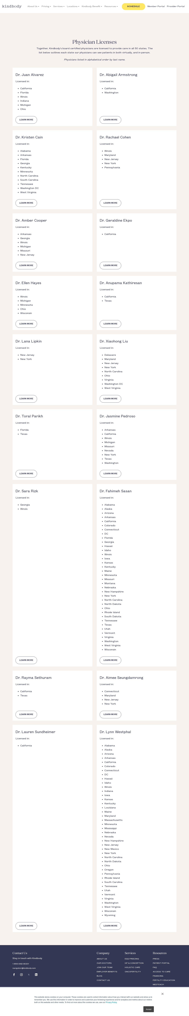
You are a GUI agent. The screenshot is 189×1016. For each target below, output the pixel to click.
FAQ (155, 967)
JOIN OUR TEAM (104, 967)
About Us (32, 6)
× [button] (162, 992)
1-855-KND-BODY (21, 964)
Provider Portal (176, 6)
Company (103, 953)
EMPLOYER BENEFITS (107, 972)
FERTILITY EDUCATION (164, 980)
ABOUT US (102, 959)
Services (58, 6)
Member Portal (156, 6)
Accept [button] (148, 1009)
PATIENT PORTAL (161, 963)
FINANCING (158, 976)
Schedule (133, 6)
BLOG (99, 976)
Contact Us (20, 953)
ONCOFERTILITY (133, 972)
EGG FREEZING (132, 959)
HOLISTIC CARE (132, 967)
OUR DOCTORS (104, 963)
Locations (72, 6)
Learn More (26, 120)
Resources (110, 6)
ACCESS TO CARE (161, 972)
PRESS (156, 959)
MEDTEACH (158, 984)
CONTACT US (103, 980)
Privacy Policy (111, 1002)
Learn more (110, 120)
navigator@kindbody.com (24, 968)
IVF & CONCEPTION (134, 963)
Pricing (45, 6)
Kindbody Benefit (91, 6)
